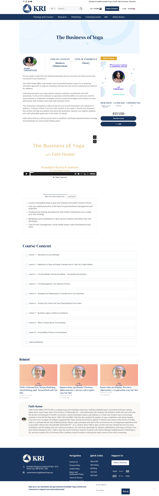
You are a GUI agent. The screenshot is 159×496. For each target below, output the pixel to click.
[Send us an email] (29, 1)
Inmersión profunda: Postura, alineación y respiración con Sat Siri (119, 389)
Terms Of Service (75, 478)
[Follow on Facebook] (24, 1)
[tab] (54, 196)
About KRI (94, 461)
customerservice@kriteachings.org (40, 473)
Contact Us (73, 462)
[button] (96, 8)
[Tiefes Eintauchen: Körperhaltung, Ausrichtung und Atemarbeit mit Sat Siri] (38, 375)
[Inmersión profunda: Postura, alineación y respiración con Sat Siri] (119, 375)
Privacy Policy (74, 465)
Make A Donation (112, 8)
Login (119, 124)
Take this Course (118, 118)
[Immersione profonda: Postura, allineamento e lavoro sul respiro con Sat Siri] (79, 375)
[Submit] (81, 8)
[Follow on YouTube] (31, 1)
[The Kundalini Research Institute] (34, 8)
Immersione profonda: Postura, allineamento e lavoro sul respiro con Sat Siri (77, 390)
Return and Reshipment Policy (76, 473)
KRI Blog (93, 468)
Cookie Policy (74, 469)
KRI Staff (93, 475)
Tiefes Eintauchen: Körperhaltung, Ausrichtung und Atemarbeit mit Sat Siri (38, 390)
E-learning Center (93, 17)
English (130, 8)
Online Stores (118, 17)
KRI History (94, 465)
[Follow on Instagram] (26, 1)
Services (93, 472)
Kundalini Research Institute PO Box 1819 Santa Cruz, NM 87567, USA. (42, 468)
